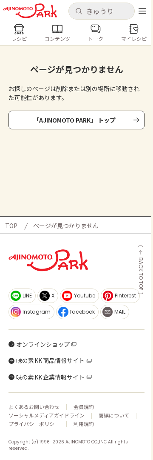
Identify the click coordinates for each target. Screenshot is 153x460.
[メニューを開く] (142, 11)
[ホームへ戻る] (30, 10)
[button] (101, 11)
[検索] (78, 11)
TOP (11, 225)
